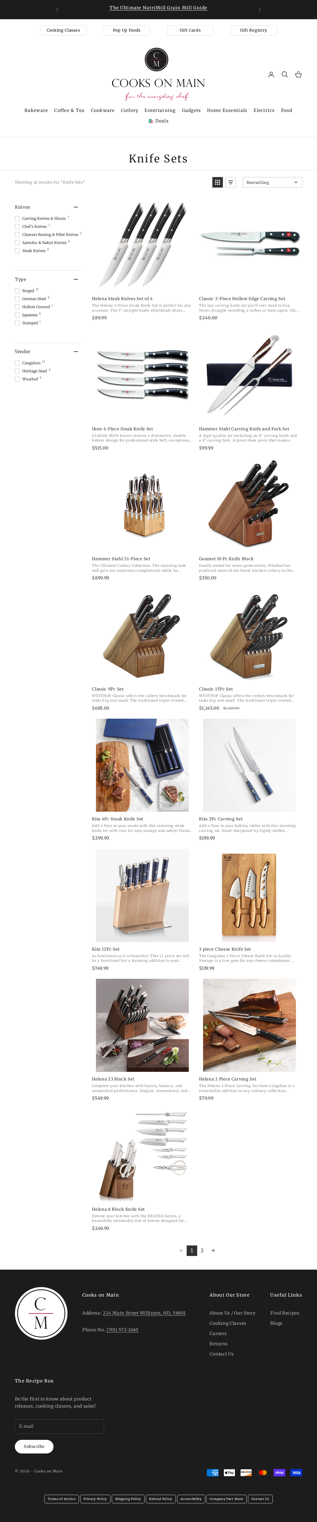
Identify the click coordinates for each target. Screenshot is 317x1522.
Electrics (264, 110)
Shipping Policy (128, 1499)
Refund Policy (160, 1499)
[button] (217, 182)
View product (142, 285)
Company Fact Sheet (226, 1499)
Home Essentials (227, 110)
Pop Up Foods (127, 30)
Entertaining (160, 110)
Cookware (103, 110)
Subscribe (34, 1446)
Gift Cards (190, 30)
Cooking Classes (63, 30)
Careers (218, 1333)
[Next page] (213, 1250)
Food (287, 110)
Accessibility (191, 1499)
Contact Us (222, 1354)
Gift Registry (253, 30)
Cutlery (130, 110)
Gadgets (191, 110)
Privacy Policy (95, 1499)
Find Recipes (284, 1313)
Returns (219, 1344)
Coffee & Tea (69, 110)
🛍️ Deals (158, 121)
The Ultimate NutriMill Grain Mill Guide (158, 8)
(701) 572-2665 (122, 1330)
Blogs (276, 1323)
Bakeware (36, 110)
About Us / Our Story (232, 1313)
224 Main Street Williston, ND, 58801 (144, 1313)
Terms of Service (62, 1499)
